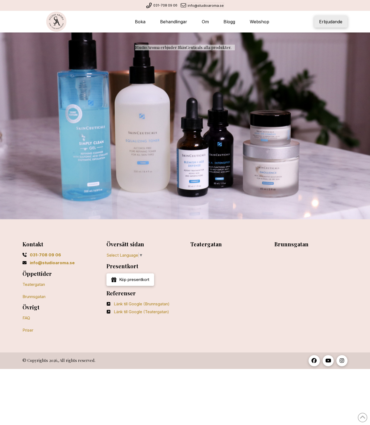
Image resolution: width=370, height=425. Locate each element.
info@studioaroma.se (206, 5)
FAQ (26, 318)
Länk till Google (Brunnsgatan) (142, 303)
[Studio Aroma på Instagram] (342, 360)
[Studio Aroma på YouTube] (328, 360)
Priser (27, 330)
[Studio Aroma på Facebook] (314, 360)
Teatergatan (33, 284)
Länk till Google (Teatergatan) (141, 311)
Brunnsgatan (34, 296)
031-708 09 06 (165, 5)
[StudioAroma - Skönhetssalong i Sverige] (56, 21)
